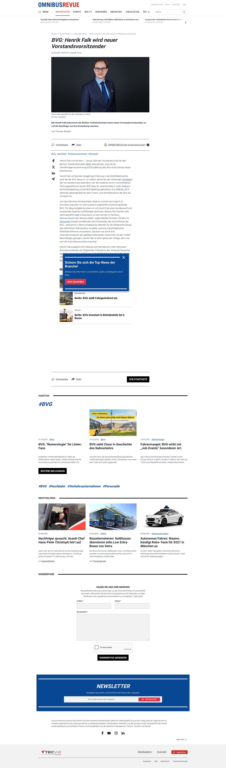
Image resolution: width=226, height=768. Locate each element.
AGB (155, 761)
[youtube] (109, 733)
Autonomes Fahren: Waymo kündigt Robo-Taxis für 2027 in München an (162, 542)
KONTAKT (176, 5)
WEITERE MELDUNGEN (53, 471)
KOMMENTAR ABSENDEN (113, 657)
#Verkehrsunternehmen (83, 486)
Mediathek (116, 12)
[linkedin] (123, 733)
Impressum (147, 761)
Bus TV (88, 12)
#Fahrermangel (158, 439)
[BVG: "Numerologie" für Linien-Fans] (62, 422)
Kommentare (62, 145)
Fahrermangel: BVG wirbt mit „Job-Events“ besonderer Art (160, 446)
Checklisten (132, 12)
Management (80, 34)
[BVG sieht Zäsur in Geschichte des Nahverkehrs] (113, 422)
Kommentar (82, 612)
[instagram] (116, 733)
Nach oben (180, 739)
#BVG (45, 404)
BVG (88, 164)
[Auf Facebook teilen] (53, 161)
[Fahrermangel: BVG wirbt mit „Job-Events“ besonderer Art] (164, 422)
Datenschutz (165, 761)
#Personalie (111, 486)
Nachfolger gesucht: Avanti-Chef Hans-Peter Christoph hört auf (61, 540)
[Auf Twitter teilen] (53, 167)
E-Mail (79, 601)
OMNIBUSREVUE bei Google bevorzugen (126, 145)
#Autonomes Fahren (160, 534)
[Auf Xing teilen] (53, 179)
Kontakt (161, 752)
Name (117, 601)
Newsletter (157, 5)
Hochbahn (127, 179)
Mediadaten (145, 752)
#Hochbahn (57, 486)
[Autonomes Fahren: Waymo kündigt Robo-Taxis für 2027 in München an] (164, 516)
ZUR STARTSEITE (138, 379)
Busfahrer (101, 12)
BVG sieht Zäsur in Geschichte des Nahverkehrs (110, 446)
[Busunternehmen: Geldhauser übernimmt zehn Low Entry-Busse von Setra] (113, 516)
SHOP (167, 5)
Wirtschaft (65, 221)
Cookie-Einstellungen (180, 761)
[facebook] (102, 733)
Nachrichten (63, 12)
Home (54, 34)
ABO (184, 5)
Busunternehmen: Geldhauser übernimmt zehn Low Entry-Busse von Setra (110, 542)
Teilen (78, 145)
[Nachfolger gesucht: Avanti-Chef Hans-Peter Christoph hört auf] (62, 516)
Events (77, 12)
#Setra (103, 534)
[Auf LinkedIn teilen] (53, 173)
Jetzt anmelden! (75, 281)
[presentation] (186, 22)
